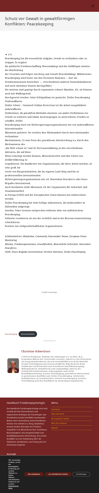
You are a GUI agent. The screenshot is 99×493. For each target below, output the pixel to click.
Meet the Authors (59, 423)
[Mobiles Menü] (93, 5)
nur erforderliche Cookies (58, 474)
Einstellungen (81, 474)
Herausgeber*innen (60, 418)
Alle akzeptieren (34, 474)
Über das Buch (57, 414)
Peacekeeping (11, 334)
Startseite (55, 409)
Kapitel (54, 428)
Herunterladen (28, 334)
